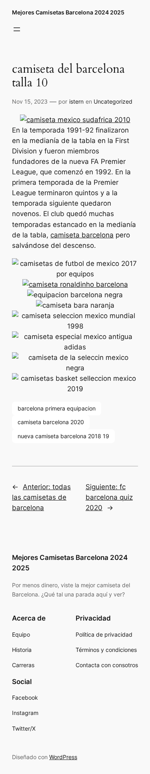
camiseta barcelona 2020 (51, 422)
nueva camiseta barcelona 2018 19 (63, 436)
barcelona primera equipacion (57, 408)
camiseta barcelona (82, 235)
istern (76, 101)
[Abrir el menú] (17, 29)
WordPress (63, 757)
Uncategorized (113, 101)
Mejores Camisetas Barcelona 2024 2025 (68, 12)
